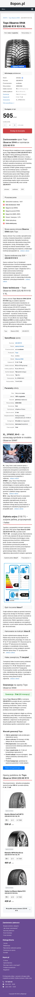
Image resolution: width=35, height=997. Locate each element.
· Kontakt (5, 952)
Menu (3, 9)
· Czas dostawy (7, 935)
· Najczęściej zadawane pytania (12, 948)
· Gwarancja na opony (9, 950)
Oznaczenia (6, 100)
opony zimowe (19, 346)
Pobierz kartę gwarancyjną (13, 768)
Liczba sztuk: (6, 122)
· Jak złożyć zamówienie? (10, 928)
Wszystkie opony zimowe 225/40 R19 (16, 909)
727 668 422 (8, 982)
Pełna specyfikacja (8, 103)
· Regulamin (6, 970)
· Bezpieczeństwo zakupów (11, 926)
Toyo (16, 352)
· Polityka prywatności (9, 967)
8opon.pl (17, 3)
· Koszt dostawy (7, 933)
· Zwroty (5, 943)
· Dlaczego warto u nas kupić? (11, 965)
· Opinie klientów (7, 963)
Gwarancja (6, 94)
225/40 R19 (18, 343)
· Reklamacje (6, 945)
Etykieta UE (6, 97)
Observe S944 (19, 359)
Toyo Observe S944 (14, 18)
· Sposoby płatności (8, 930)
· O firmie (5, 960)
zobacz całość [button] (24, 251)
